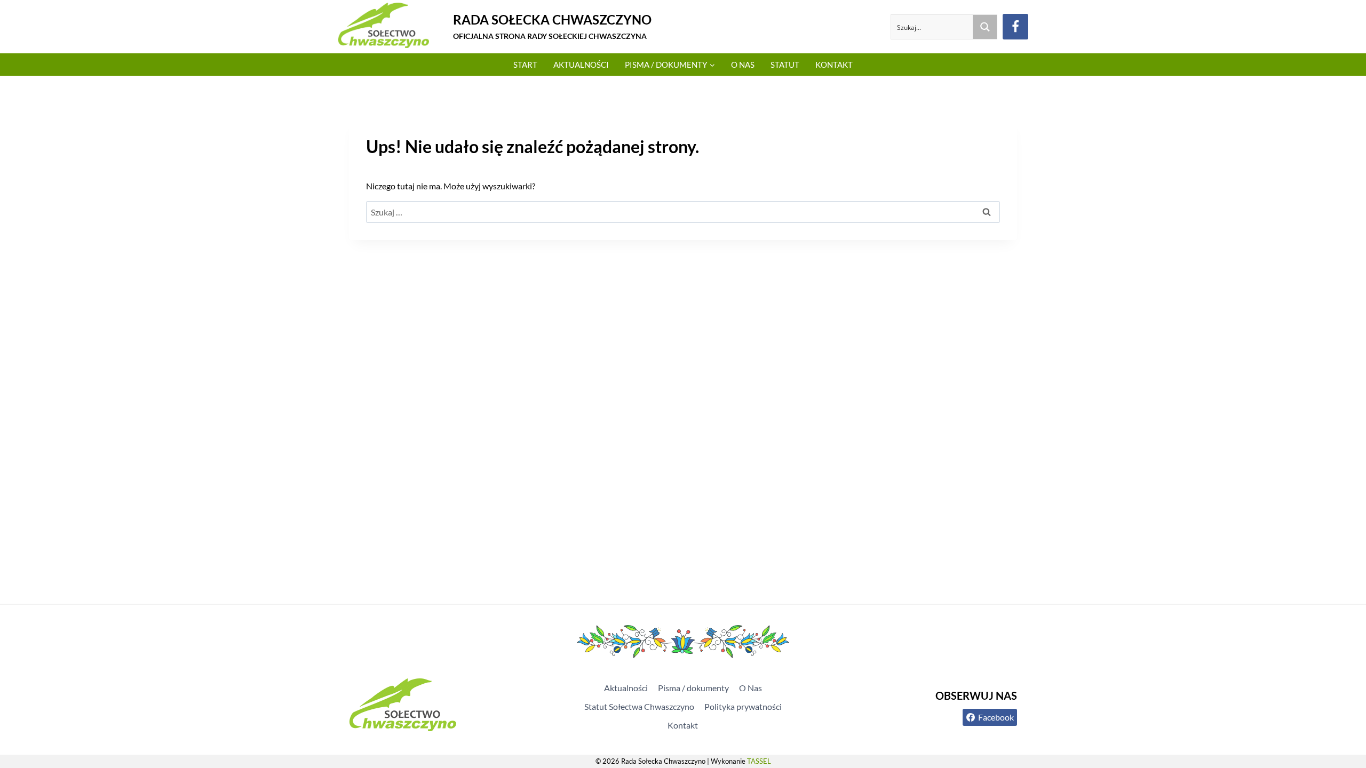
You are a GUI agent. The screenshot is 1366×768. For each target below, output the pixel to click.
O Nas (743, 64)
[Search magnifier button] (985, 27)
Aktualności (581, 64)
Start (525, 64)
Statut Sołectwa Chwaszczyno (639, 706)
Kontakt (834, 64)
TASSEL (759, 761)
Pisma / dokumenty (693, 688)
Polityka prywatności (743, 706)
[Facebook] (1015, 26)
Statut (785, 64)
